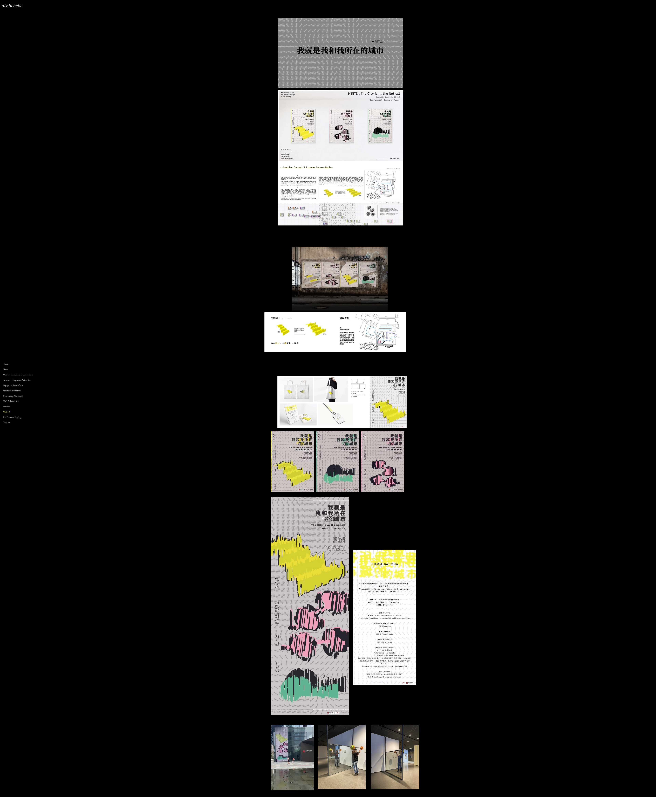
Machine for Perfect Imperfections (18, 374)
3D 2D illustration (11, 401)
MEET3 (6, 411)
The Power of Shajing (12, 417)
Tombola (6, 406)
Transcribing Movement (13, 395)
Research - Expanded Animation (17, 380)
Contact (6, 422)
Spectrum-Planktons (12, 390)
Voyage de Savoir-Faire (13, 385)
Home (5, 364)
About (5, 369)
